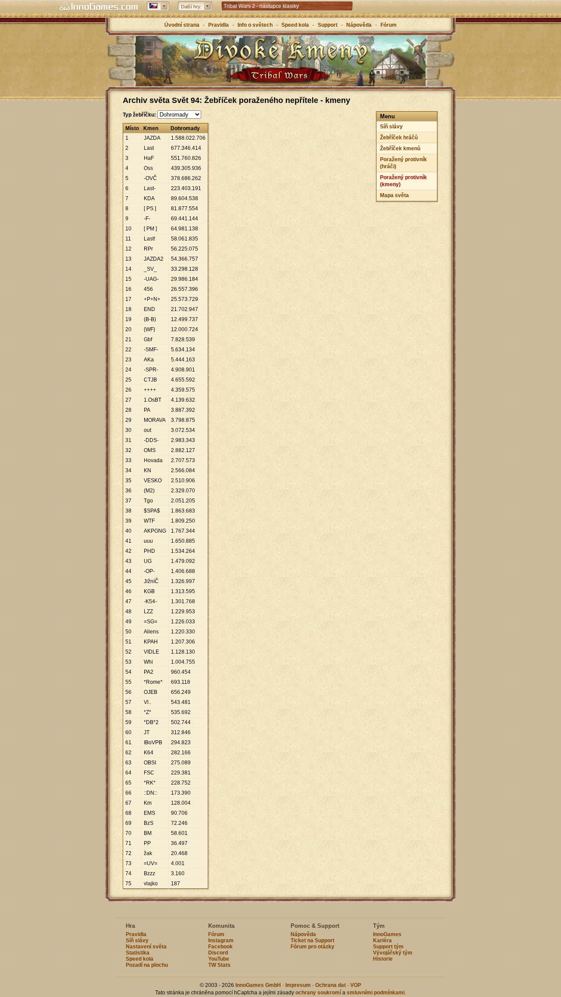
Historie (383, 959)
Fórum (388, 25)
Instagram (221, 940)
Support (327, 25)
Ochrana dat (331, 985)
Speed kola (295, 25)
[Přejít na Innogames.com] (98, 6)
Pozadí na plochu (147, 965)
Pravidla (218, 25)
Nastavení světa (146, 947)
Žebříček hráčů (399, 137)
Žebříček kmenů (400, 148)
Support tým (388, 947)
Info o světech (255, 25)
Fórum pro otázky (312, 947)
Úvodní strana (181, 25)
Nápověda (359, 25)
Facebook (220, 947)
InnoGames (387, 934)
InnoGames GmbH (258, 985)
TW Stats (219, 965)
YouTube (218, 959)
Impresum (298, 985)
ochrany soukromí (318, 993)
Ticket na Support (312, 940)
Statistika (137, 953)
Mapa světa (394, 195)
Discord (218, 953)
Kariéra (382, 940)
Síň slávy (391, 127)
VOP (355, 985)
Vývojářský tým (392, 953)
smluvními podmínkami (376, 993)
